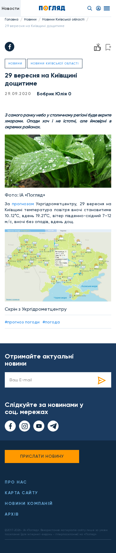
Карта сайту (21, 492)
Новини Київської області (63, 19)
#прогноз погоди (22, 322)
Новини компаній (29, 503)
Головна (11, 19)
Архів (12, 514)
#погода (51, 322)
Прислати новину (42, 456)
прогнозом (23, 203)
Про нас (16, 482)
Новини (30, 19)
